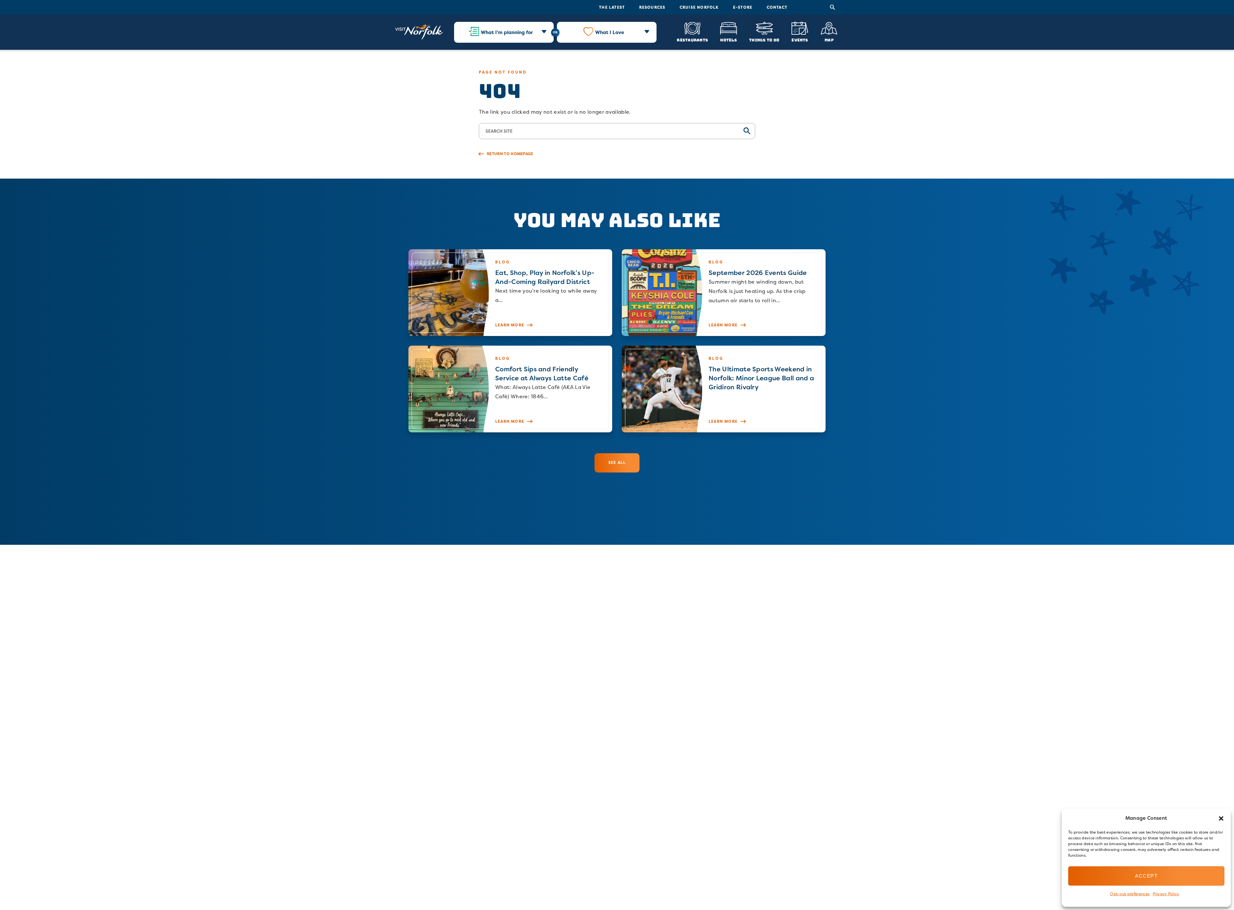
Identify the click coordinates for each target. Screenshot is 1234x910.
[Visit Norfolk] (419, 32)
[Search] (832, 7)
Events (799, 39)
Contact (777, 7)
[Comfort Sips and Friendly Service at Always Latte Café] (510, 389)
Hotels (728, 39)
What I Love (609, 32)
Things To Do (764, 39)
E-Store (742, 7)
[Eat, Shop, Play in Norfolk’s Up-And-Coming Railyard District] (510, 292)
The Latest (612, 7)
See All (617, 462)
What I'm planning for (507, 32)
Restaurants (692, 39)
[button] (1221, 818)
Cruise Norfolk (699, 7)
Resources (652, 7)
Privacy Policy (1166, 894)
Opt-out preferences (1129, 894)
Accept (1146, 876)
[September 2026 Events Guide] (724, 292)
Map (829, 39)
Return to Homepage (510, 153)
